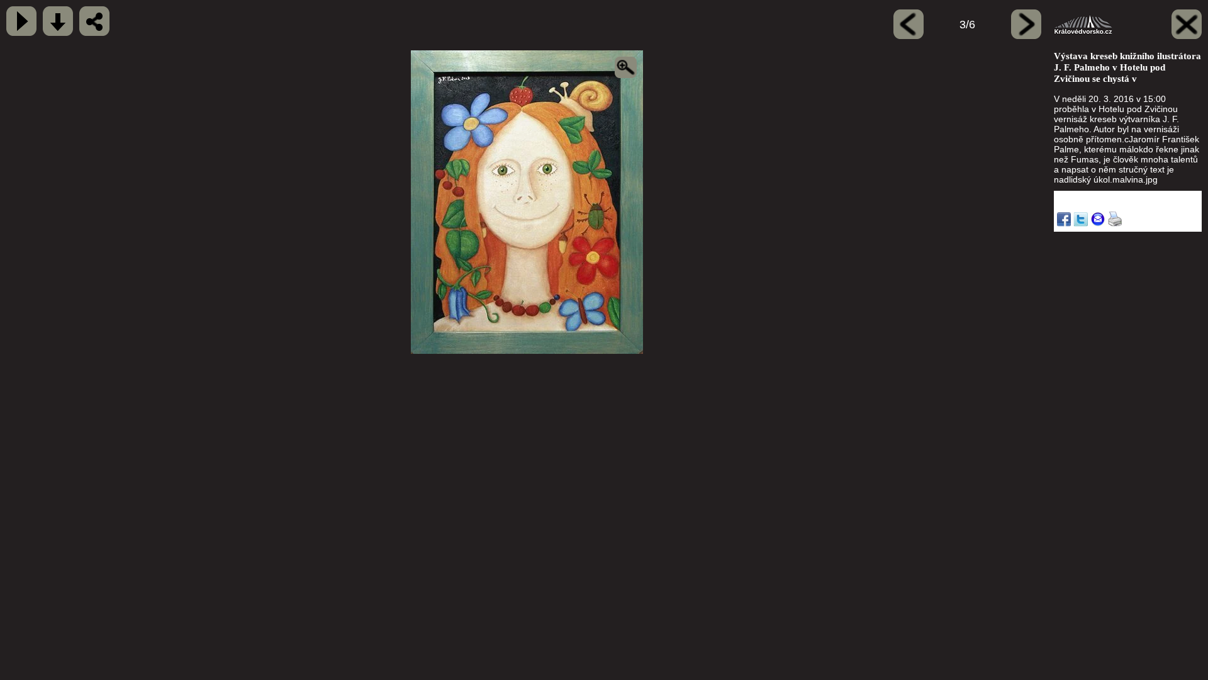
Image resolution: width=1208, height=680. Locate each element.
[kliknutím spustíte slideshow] (21, 21)
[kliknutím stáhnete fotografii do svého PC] (58, 21)
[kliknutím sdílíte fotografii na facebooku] (94, 21)
